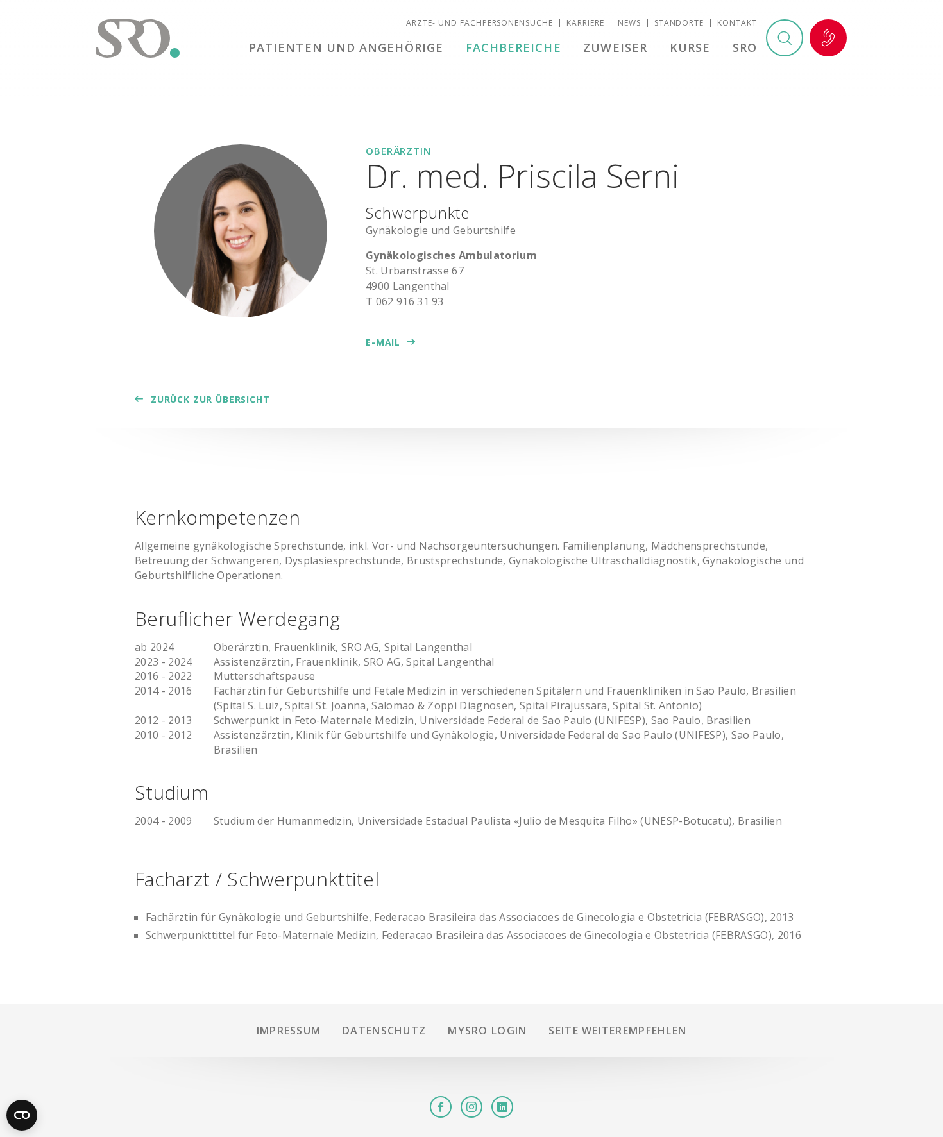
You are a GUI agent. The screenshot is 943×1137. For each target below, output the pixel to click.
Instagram (471, 1107)
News (629, 22)
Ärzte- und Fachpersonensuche (479, 22)
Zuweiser (615, 47)
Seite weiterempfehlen (617, 1030)
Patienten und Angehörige (346, 47)
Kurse (690, 47)
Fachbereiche (513, 47)
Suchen (784, 37)
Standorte (679, 22)
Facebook (441, 1107)
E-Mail (383, 342)
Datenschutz (384, 1030)
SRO (745, 47)
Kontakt (737, 22)
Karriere (585, 22)
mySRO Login (487, 1030)
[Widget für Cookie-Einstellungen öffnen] (21, 1115)
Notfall (828, 37)
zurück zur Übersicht (210, 399)
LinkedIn (502, 1107)
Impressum (289, 1030)
